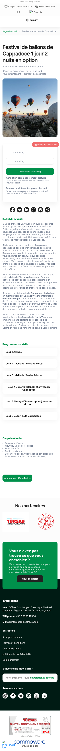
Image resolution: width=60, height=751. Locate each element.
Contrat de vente (11, 648)
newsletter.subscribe (42, 677)
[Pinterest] (28, 696)
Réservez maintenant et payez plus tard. (27, 188)
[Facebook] (13, 696)
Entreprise (8, 630)
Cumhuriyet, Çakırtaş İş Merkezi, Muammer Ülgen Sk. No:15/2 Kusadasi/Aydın (27, 609)
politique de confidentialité (16, 654)
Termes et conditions (13, 642)
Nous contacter (30, 578)
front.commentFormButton (17, 478)
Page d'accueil (9, 31)
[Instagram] (5, 696)
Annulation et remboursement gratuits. (26, 177)
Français (38, 12)
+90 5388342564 (47, 6)
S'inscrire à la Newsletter (17, 668)
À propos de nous (12, 637)
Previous (9, 107)
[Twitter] (21, 696)
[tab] (30, 352)
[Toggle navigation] (4, 20)
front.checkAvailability (30, 171)
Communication (10, 659)
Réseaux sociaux (12, 688)
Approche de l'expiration (45, 144)
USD (18, 12)
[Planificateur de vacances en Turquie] (32, 20)
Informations (10, 600)
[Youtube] (36, 696)
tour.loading (18, 152)
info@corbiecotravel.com (20, 6)
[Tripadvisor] (44, 696)
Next (50, 107)
